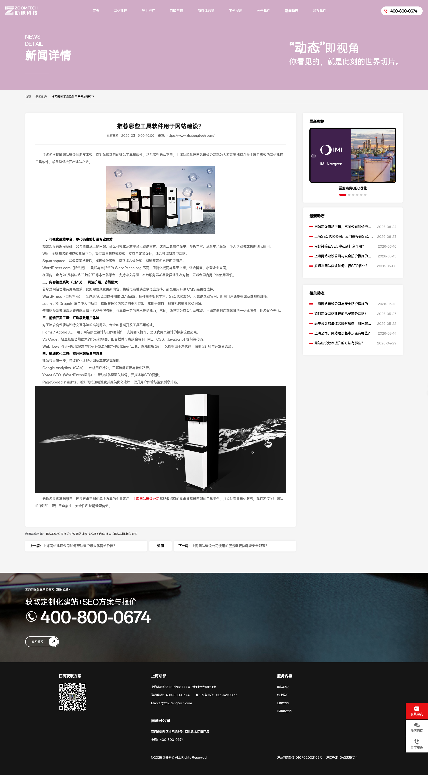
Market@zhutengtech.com (171, 703)
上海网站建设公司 (146, 499)
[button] (342, 195)
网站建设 (283, 687)
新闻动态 (41, 97)
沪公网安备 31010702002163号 (299, 758)
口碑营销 (283, 703)
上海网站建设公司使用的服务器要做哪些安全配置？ (230, 546)
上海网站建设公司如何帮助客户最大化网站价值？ (80, 546)
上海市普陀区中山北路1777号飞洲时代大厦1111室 (183, 687)
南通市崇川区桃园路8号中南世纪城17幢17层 (180, 732)
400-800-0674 (95, 616)
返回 (160, 546)
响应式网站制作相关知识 (121, 534)
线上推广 (283, 695)
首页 (28, 97)
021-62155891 (227, 695)
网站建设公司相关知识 (61, 534)
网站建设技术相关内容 (90, 534)
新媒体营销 (284, 711)
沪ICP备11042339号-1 (342, 758)
